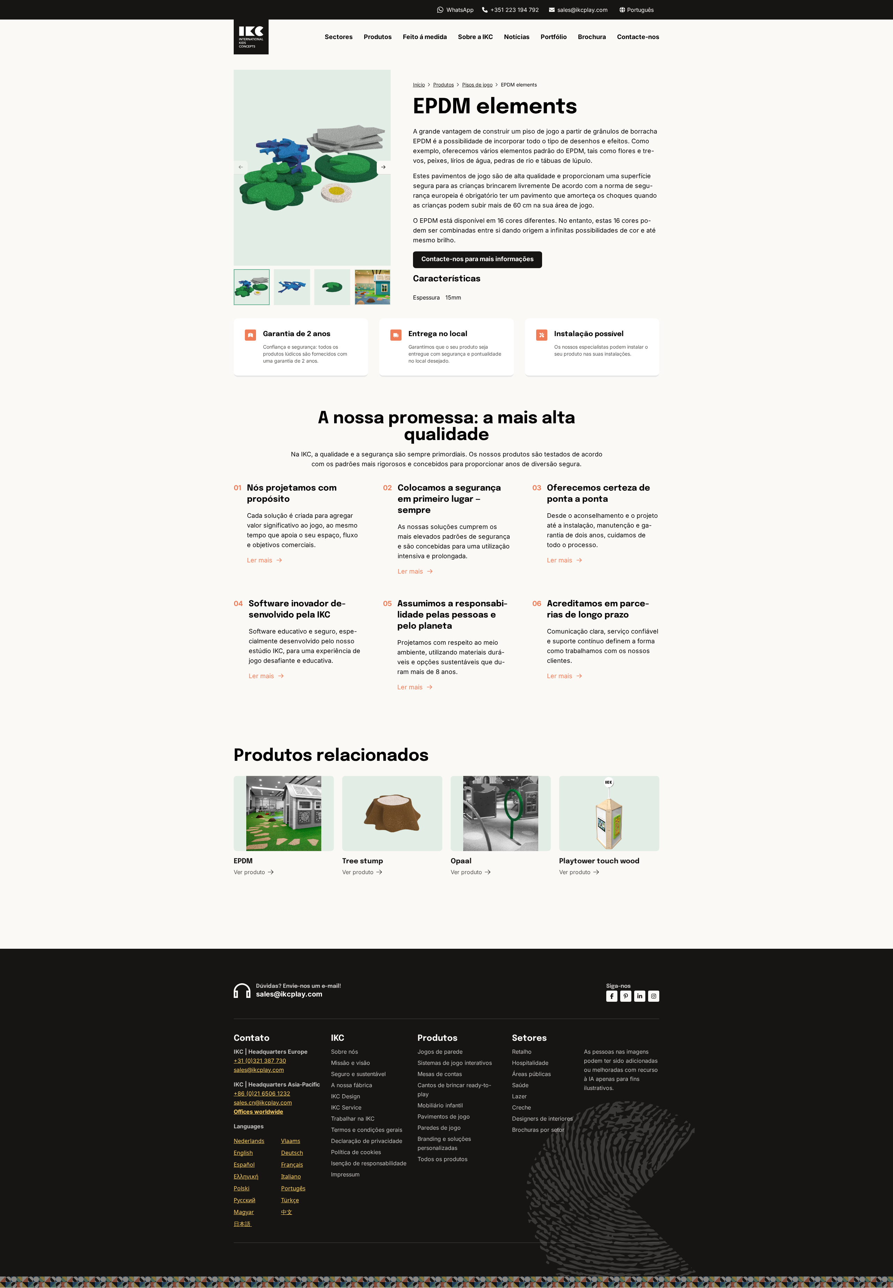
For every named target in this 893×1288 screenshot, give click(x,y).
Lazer (519, 1096)
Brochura (592, 36)
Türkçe (290, 1200)
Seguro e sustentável (358, 1073)
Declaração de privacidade (366, 1140)
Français (292, 1164)
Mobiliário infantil (440, 1105)
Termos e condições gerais (366, 1129)
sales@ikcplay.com (582, 9)
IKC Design (345, 1096)
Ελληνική (246, 1176)
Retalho (522, 1051)
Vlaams (290, 1141)
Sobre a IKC (475, 36)
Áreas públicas (531, 1073)
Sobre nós (344, 1051)
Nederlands (249, 1141)
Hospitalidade (530, 1062)
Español (244, 1164)
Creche (521, 1107)
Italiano (291, 1176)
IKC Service (346, 1107)
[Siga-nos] (611, 996)
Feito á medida (425, 36)
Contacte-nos (638, 36)
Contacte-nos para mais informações (477, 259)
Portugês (293, 1188)
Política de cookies (356, 1152)
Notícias (517, 36)
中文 (286, 1212)
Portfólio (554, 36)
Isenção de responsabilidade (368, 1163)
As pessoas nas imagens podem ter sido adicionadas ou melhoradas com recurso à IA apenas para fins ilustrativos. (621, 1069)
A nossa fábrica (351, 1085)
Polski (241, 1188)
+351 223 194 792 (514, 9)
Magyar (244, 1212)
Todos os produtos (442, 1159)
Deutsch (292, 1153)
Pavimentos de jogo (444, 1116)
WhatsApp (460, 9)
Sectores (339, 36)
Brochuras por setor (538, 1129)
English (243, 1153)
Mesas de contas (440, 1073)
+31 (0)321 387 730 (260, 1060)
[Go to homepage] (251, 37)
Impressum (345, 1174)
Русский (244, 1200)
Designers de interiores (542, 1118)
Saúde (520, 1085)
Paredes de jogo (439, 1127)
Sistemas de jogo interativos (455, 1062)
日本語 (243, 1224)
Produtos (378, 36)
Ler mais (259, 560)
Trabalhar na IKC (353, 1118)
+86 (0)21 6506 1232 (262, 1093)
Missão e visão (350, 1062)
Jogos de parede (440, 1051)
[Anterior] (241, 168)
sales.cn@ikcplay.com (263, 1102)
